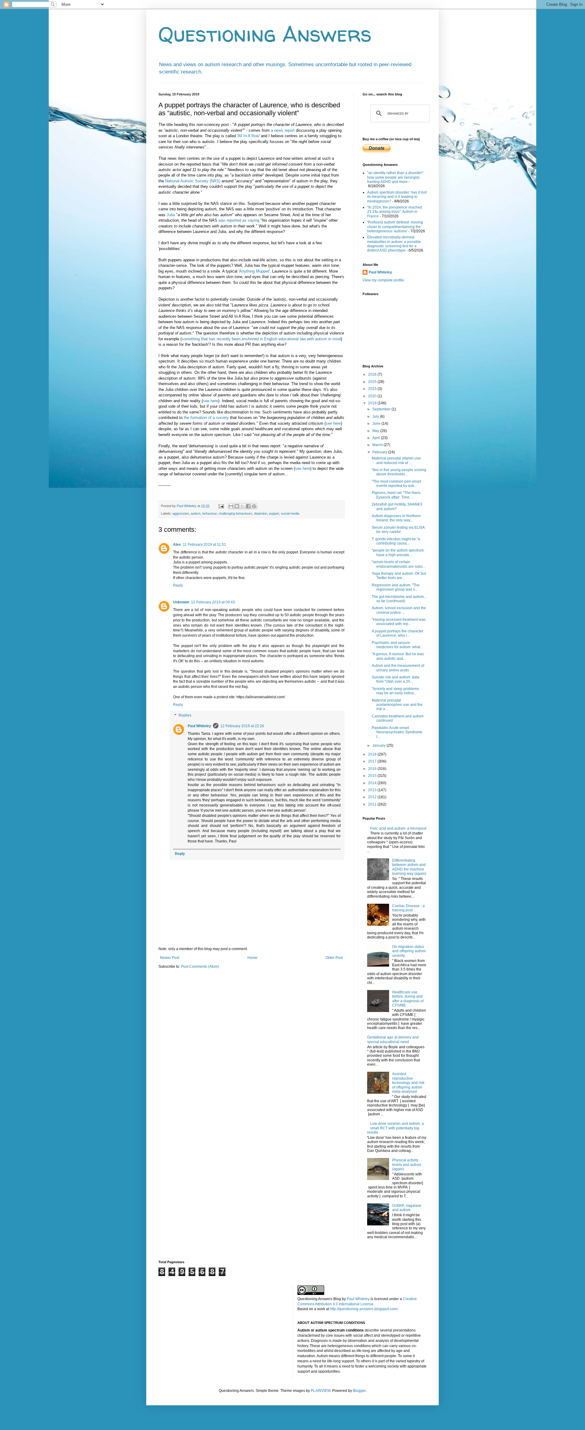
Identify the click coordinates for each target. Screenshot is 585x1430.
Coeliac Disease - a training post (408, 908)
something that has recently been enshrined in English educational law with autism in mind (261, 339)
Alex (177, 544)
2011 (373, 804)
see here (210, 401)
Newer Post (169, 958)
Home (252, 958)
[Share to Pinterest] (254, 506)
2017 (373, 761)
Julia (171, 215)
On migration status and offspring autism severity (409, 951)
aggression (180, 513)
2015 (373, 776)
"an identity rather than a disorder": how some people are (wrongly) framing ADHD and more (395, 177)
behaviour (209, 513)
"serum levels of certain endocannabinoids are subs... (398, 564)
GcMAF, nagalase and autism (406, 1207)
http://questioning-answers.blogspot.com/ (364, 1309)
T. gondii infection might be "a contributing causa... (396, 541)
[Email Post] (221, 506)
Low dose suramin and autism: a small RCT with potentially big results (395, 1128)
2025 (373, 382)
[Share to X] (242, 506)
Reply (178, 585)
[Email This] (231, 506)
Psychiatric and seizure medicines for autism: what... (397, 645)
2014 (373, 783)
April (376, 438)
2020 (373, 396)
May (376, 431)
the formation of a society (206, 417)
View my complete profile (383, 280)
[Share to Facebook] (248, 506)
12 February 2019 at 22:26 (242, 726)
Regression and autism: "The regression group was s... (396, 587)
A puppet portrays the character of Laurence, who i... (397, 633)
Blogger (359, 1391)
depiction (260, 513)
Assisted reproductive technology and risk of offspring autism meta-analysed (408, 1083)
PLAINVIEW (320, 1391)
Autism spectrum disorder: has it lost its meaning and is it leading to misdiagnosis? (397, 196)
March (378, 445)
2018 (373, 754)
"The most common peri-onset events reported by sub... (396, 483)
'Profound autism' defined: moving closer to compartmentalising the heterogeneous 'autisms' (395, 226)
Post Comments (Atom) (200, 966)
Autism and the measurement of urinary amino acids (398, 667)
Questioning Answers (265, 33)
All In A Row (248, 136)
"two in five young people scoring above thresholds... (399, 472)
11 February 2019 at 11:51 (204, 544)
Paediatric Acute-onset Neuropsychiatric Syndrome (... (397, 732)
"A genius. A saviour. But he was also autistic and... (398, 656)
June (376, 423)
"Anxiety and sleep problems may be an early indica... (395, 691)
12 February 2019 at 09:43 (213, 602)
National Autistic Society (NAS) (192, 181)
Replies (185, 715)
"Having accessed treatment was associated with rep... (399, 621)
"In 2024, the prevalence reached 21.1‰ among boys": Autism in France (394, 211)
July (376, 416)
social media (290, 513)
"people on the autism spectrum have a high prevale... (398, 552)
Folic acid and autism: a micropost (398, 828)
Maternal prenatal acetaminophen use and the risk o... (397, 704)
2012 (373, 797)
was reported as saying (238, 220)
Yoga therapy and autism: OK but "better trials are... (399, 575)
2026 (373, 374)
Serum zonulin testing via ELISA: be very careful (399, 529)
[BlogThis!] (237, 506)
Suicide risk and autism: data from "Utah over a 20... (395, 679)
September (382, 409)
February (380, 452)
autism (195, 513)
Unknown (181, 602)
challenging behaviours (235, 513)
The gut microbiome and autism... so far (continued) (399, 599)
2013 (373, 790)
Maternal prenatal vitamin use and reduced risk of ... (396, 460)
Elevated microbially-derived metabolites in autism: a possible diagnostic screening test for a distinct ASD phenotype (394, 243)
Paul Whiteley (199, 726)
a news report (283, 130)
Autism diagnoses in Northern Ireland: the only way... (396, 518)
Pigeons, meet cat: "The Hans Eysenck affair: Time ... (396, 495)
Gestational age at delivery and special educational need (393, 1039)
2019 (373, 403)
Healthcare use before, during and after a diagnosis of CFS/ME (408, 998)
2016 (373, 769)
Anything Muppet (254, 271)
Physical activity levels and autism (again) (406, 1164)
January (379, 745)
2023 (373, 389)
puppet (274, 513)
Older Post (334, 958)
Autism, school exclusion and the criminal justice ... (399, 610)
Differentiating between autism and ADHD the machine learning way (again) (409, 867)
